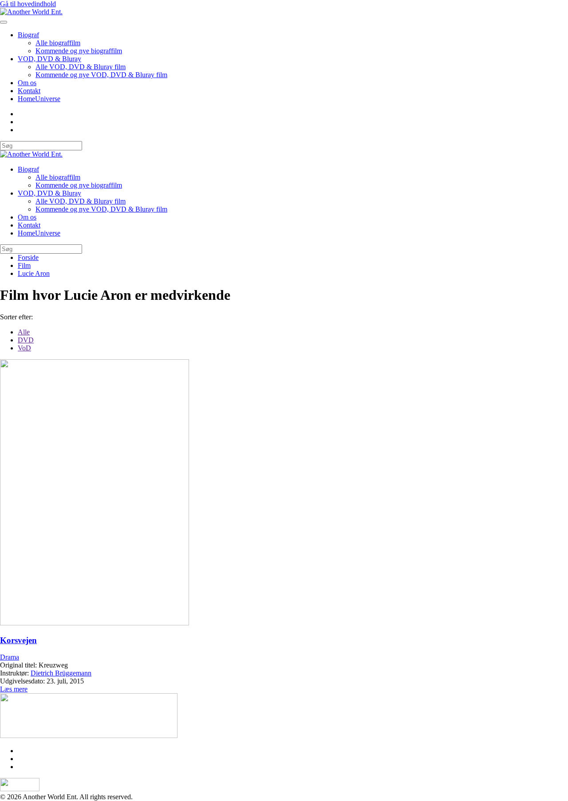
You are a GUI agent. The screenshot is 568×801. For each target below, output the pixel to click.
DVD (26, 340)
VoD (24, 348)
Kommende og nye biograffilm (79, 51)
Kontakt (29, 90)
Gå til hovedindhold (28, 4)
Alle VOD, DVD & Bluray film (81, 67)
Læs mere (14, 689)
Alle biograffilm (58, 43)
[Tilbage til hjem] (31, 12)
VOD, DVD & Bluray (49, 59)
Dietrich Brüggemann (61, 673)
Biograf (28, 35)
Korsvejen (18, 640)
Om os (27, 82)
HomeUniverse (39, 98)
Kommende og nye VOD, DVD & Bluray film (101, 75)
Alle (24, 332)
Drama (9, 657)
